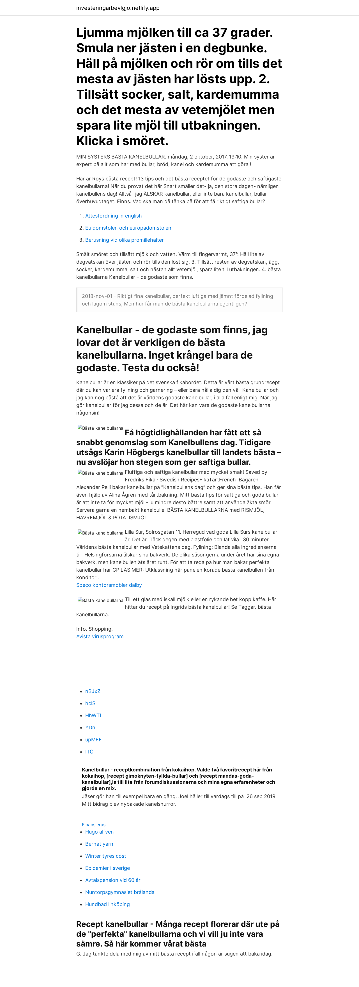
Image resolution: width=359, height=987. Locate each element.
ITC (89, 752)
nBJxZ (92, 691)
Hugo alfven (99, 832)
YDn (90, 727)
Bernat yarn (99, 844)
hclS (90, 703)
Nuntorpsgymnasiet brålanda (120, 892)
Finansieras (93, 824)
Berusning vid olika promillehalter (124, 240)
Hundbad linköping (107, 904)
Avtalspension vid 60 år (113, 880)
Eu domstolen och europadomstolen (128, 228)
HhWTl (93, 715)
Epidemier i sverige (107, 868)
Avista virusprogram (100, 636)
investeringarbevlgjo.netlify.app (118, 8)
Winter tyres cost (105, 856)
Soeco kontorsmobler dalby (109, 585)
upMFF (93, 739)
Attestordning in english (113, 216)
